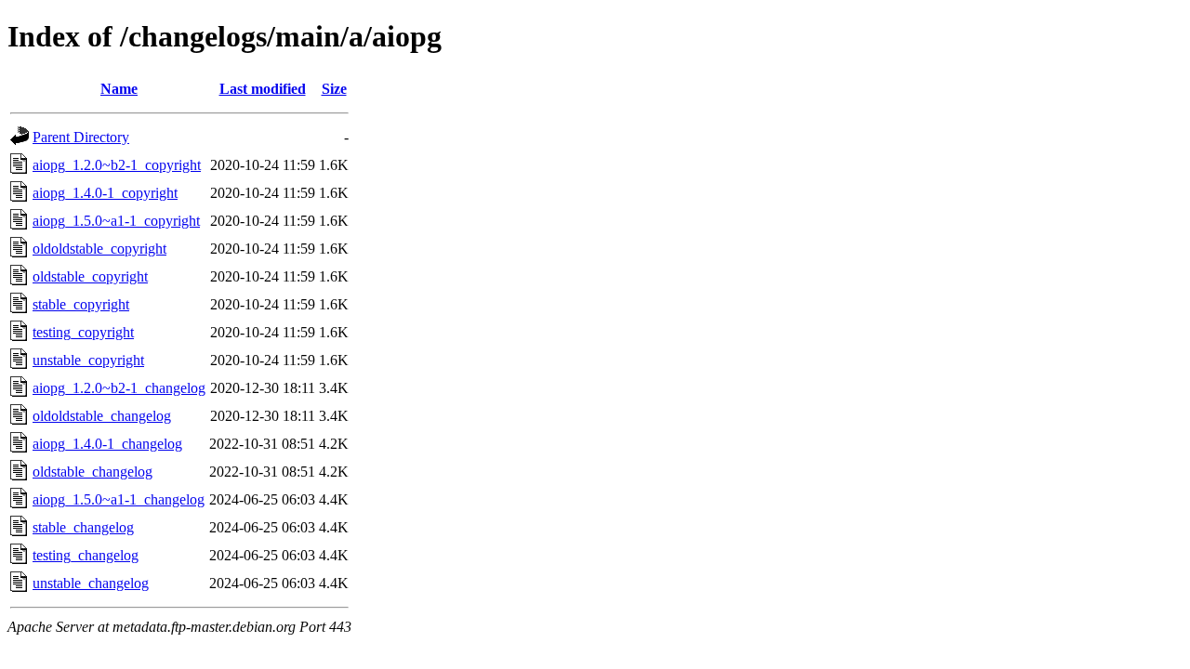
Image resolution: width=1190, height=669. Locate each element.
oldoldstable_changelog (102, 416)
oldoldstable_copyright (99, 248)
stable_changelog (83, 527)
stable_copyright (81, 304)
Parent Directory (81, 137)
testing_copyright (83, 332)
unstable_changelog (91, 583)
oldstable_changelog (92, 471)
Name (119, 89)
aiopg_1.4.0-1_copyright (105, 193)
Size (334, 89)
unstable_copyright (88, 360)
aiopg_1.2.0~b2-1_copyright (117, 165)
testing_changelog (86, 555)
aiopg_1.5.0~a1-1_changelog (119, 499)
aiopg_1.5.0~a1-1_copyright (116, 221)
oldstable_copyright (90, 276)
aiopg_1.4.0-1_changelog (107, 444)
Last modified (262, 89)
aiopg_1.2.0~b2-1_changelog (119, 388)
